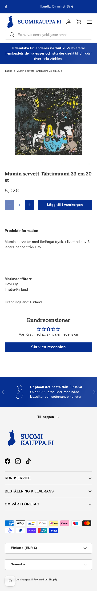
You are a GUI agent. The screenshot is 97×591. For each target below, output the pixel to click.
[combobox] (48, 34)
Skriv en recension (48, 347)
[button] (79, 22)
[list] (48, 121)
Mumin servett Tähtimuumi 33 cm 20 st (39, 71)
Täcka (8, 71)
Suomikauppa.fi (23, 579)
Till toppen (46, 417)
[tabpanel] (48, 265)
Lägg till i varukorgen (65, 204)
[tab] (21, 230)
